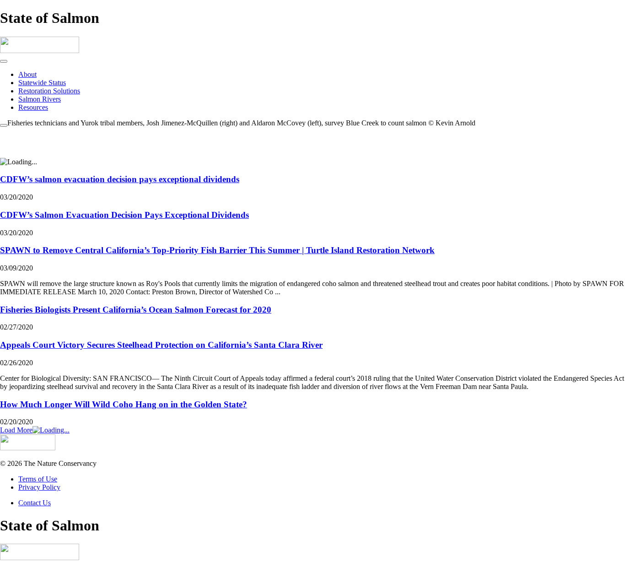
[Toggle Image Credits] (3, 125)
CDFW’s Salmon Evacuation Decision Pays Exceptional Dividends (124, 215)
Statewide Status (42, 82)
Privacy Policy (39, 487)
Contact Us (34, 503)
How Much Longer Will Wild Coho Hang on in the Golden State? (123, 404)
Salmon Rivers (39, 99)
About (27, 74)
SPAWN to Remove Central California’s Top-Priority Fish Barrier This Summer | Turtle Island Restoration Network (217, 250)
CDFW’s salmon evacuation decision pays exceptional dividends (119, 179)
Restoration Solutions (49, 91)
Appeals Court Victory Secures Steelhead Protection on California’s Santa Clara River (161, 345)
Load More (16, 430)
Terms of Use (37, 479)
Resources (33, 107)
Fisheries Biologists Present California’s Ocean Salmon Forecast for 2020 (135, 309)
